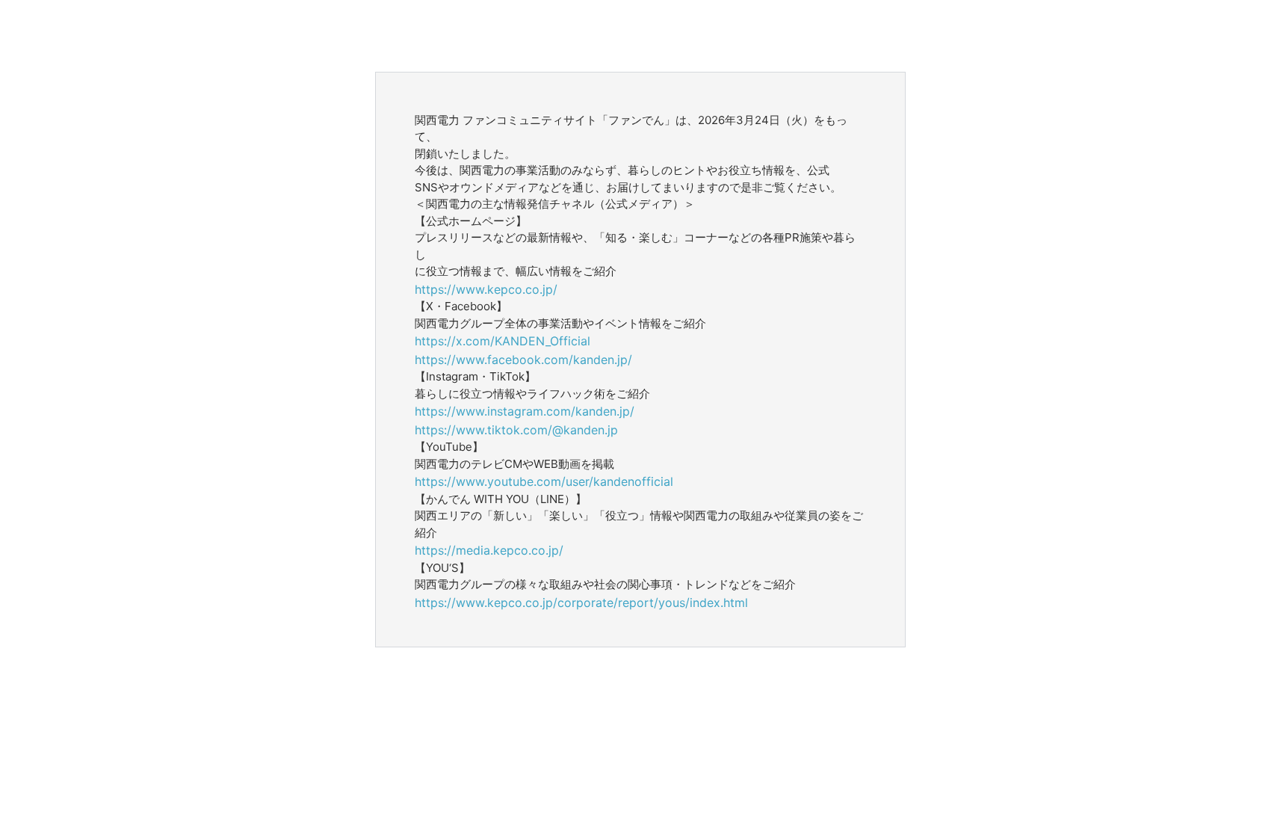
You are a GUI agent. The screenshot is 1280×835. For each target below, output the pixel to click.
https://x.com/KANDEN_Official (502, 340)
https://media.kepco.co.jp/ (489, 550)
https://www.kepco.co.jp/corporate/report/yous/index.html (581, 602)
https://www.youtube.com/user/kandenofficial (544, 481)
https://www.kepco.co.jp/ (486, 289)
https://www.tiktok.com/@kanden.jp (516, 429)
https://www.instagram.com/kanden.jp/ (524, 411)
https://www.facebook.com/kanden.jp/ (523, 359)
